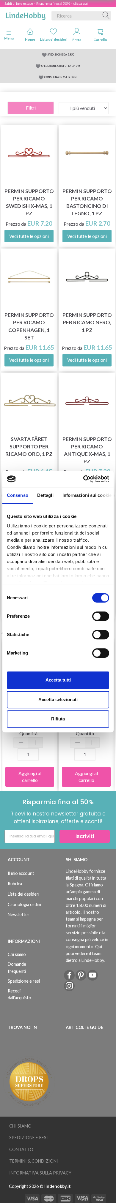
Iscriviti (85, 836)
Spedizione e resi (24, 981)
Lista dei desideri (53, 39)
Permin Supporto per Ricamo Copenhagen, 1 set (29, 326)
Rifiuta (58, 718)
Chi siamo (17, 954)
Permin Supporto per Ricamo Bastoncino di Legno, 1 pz (87, 202)
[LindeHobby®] (25, 14)
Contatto (21, 1149)
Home (30, 39)
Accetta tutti (58, 679)
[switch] (100, 616)
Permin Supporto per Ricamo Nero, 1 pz (87, 322)
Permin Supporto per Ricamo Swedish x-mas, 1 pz (29, 202)
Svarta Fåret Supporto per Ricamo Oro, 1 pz (29, 446)
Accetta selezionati (58, 699)
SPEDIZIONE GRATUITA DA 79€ (60, 65)
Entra (76, 39)
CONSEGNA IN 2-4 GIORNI (60, 77)
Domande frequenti (17, 967)
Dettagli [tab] (45, 495)
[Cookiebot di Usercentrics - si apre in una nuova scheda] (83, 479)
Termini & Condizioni (33, 1161)
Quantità (28, 733)
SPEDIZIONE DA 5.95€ (60, 54)
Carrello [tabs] (100, 39)
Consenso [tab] (17, 495)
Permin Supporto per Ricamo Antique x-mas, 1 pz (87, 450)
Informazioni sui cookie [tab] (87, 495)
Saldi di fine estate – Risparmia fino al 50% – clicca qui (46, 3)
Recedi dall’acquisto (19, 994)
